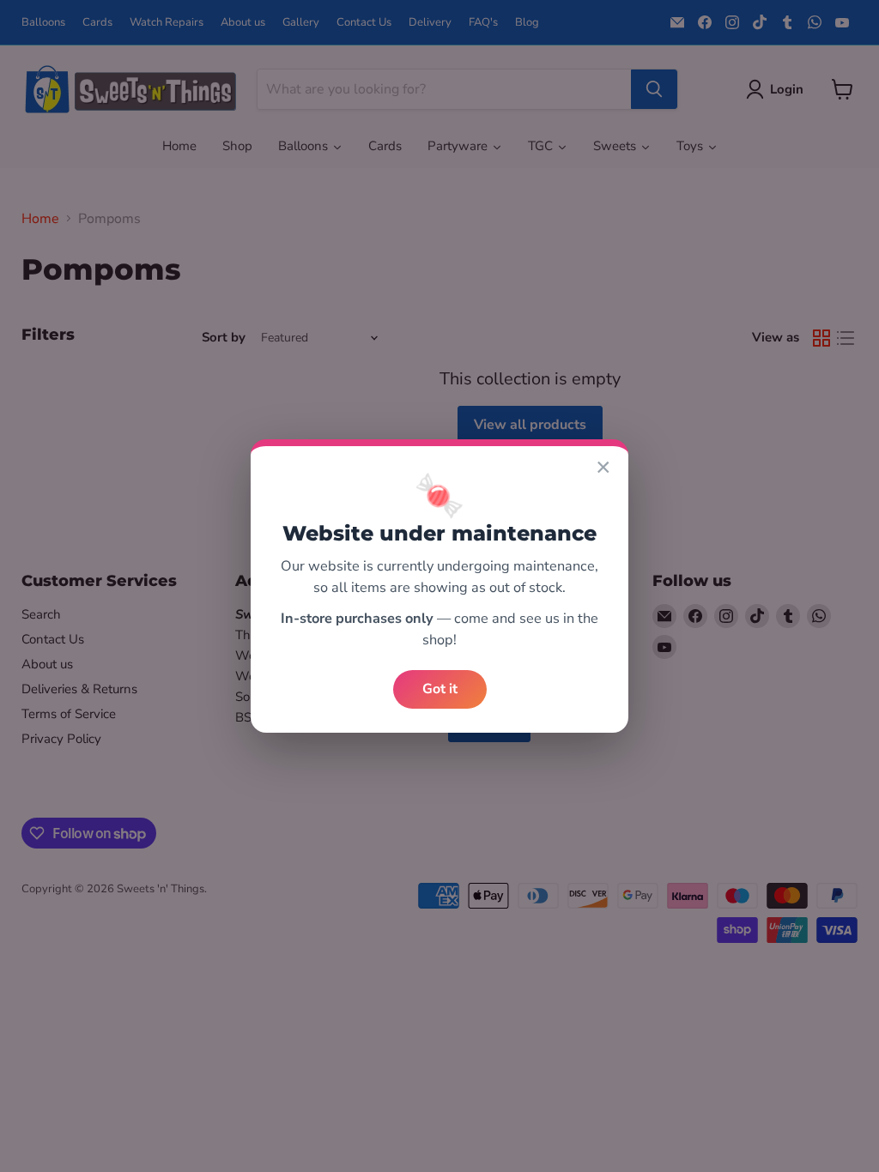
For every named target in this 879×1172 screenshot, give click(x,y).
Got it (440, 689)
